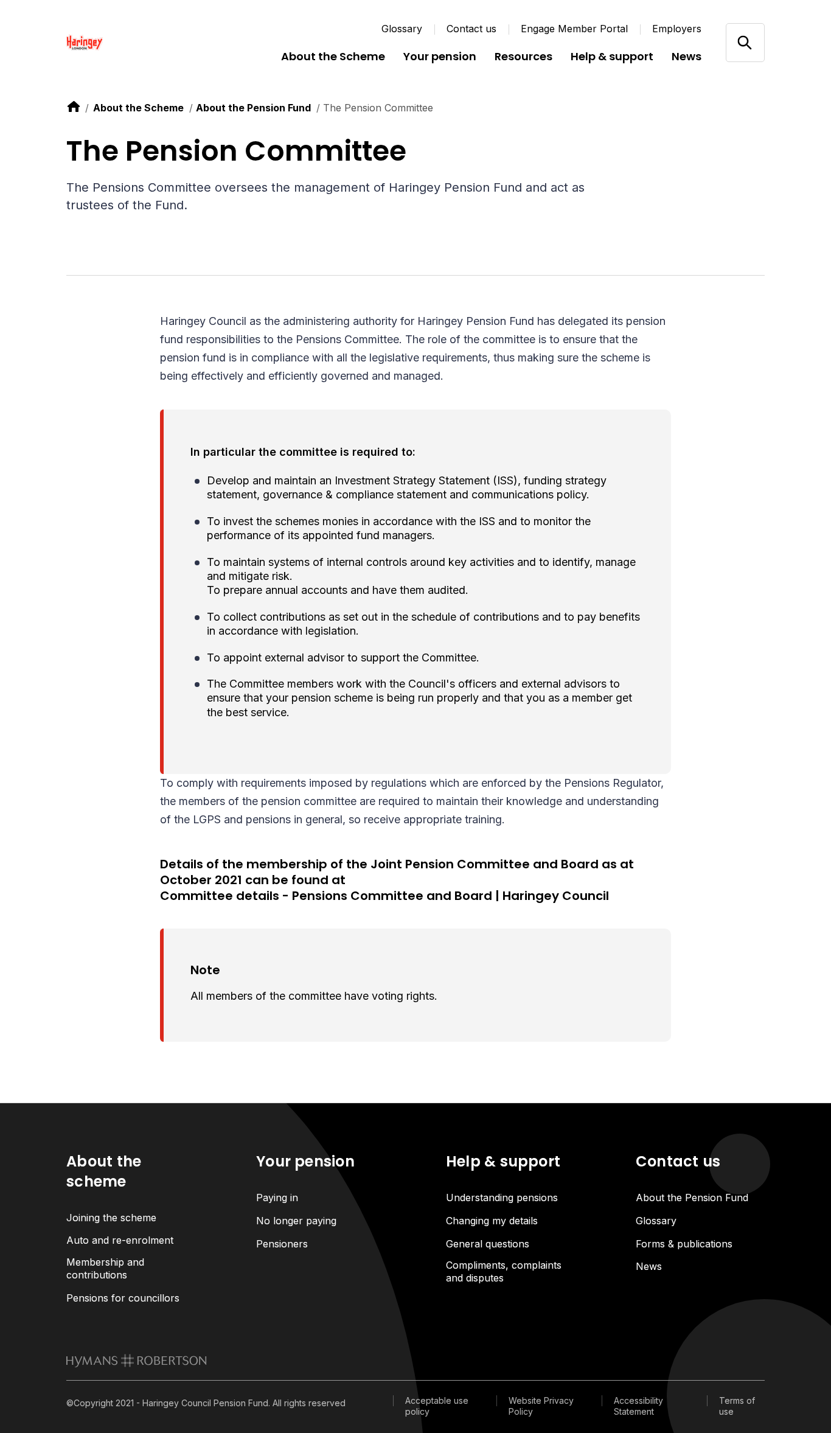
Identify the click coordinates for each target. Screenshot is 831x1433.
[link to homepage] (136, 1360)
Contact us (471, 29)
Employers (676, 29)
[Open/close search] (745, 42)
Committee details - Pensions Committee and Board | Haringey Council (384, 896)
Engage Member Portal (574, 29)
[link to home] (73, 106)
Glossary (401, 29)
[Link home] (139, 42)
